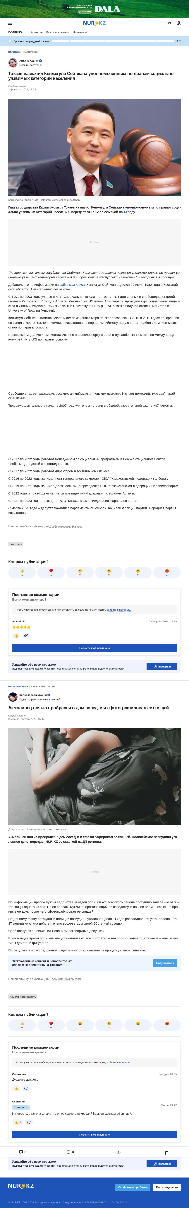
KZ (169, 23)
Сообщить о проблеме (132, 1187)
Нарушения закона (43, 686)
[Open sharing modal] (118, 1152)
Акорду (129, 212)
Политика (15, 32)
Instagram (164, 666)
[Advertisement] (94, 242)
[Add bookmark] (167, 1153)
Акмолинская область (23, 996)
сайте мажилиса (72, 285)
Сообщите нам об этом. (65, 526)
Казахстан (36, 32)
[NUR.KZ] (94, 23)
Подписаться (165, 963)
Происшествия (18, 686)
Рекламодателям (167, 1187)
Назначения (80, 32)
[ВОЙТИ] (179, 23)
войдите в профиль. (119, 609)
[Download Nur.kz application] (94, 9)
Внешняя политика (57, 32)
